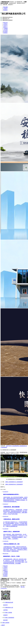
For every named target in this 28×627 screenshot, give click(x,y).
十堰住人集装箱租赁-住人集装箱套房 (14, 481)
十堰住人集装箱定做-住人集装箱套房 (14, 484)
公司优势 (5, 29)
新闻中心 (5, 27)
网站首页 (5, 22)
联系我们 (5, 10)
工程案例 (5, 28)
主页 (7, 445)
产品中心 (5, 25)
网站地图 (5, 7)
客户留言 (5, 31)
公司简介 (5, 8)
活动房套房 (15, 445)
